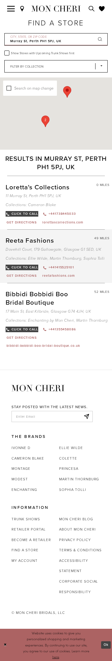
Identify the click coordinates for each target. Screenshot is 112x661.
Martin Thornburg (66, 258)
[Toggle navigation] (11, 8)
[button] (45, 121)
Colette (68, 458)
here (55, 656)
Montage (21, 468)
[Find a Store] (22, 8)
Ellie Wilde (37, 258)
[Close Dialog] (5, 645)
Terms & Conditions (80, 550)
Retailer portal (28, 529)
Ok (106, 644)
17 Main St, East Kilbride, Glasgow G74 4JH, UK (48, 311)
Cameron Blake (42, 205)
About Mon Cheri (77, 529)
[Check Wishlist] (102, 8)
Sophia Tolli (94, 258)
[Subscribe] (86, 416)
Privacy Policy (75, 539)
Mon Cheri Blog (76, 519)
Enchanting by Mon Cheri (51, 320)
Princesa (68, 468)
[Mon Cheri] (38, 388)
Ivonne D (21, 447)
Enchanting (24, 489)
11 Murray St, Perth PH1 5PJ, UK (33, 196)
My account (25, 560)
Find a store (25, 550)
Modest (20, 479)
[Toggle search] (92, 8)
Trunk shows (26, 519)
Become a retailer (31, 539)
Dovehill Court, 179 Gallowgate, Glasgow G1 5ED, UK (53, 249)
